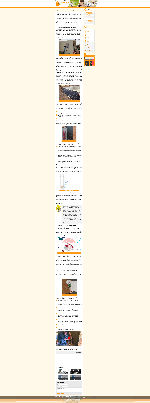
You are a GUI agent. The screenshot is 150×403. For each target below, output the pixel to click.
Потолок (88, 47)
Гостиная (88, 34)
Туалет (88, 41)
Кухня (87, 38)
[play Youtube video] (69, 338)
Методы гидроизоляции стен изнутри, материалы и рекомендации (75, 373)
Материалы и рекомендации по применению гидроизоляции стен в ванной (75, 379)
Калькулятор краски (89, 15)
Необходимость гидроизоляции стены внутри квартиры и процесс (62, 373)
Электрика (88, 50)
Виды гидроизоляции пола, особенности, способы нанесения (62, 379)
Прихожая (88, 40)
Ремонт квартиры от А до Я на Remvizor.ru (62, 3)
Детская (88, 35)
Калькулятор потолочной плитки (89, 17)
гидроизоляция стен (67, 19)
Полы (87, 48)
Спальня (88, 37)
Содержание (83, 397)
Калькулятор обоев (89, 12)
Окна (87, 44)
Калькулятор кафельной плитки (89, 14)
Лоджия (88, 31)
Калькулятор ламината (89, 21)
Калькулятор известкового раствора (90, 23)
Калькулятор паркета (89, 20)
